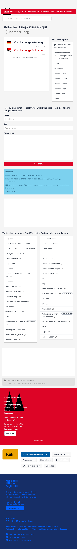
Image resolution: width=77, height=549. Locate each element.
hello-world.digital (15, 508)
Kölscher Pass (47, 259)
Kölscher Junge (60, 89)
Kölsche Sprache (60, 84)
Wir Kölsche (58, 69)
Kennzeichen (45, 460)
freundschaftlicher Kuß (15, 312)
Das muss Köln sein (14, 292)
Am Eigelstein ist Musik (15, 254)
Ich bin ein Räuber (49, 238)
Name (6, 115)
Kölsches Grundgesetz (47, 12)
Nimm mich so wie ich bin (52, 289)
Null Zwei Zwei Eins (57, 294)
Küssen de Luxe (48, 274)
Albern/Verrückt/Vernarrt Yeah (18, 244)
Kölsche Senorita (60, 79)
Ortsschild (50, 466)
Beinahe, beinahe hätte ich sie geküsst (18, 275)
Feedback (10, 433)
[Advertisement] (27, 76)
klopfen (45, 254)
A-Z (26, 12)
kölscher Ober (59, 94)
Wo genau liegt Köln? (31, 466)
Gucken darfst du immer (21, 322)
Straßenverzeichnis (61, 454)
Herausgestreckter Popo (15, 330)
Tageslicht (46, 332)
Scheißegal (46, 309)
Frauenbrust (10, 307)
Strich (44, 327)
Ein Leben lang (12, 297)
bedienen (9, 269)
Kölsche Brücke (60, 74)
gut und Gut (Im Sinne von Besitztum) (62, 46)
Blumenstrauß (11, 282)
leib (43, 279)
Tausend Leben (48, 337)
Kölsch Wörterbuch (13, 11)
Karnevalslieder (33, 12)
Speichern (38, 164)
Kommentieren (31, 58)
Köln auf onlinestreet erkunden (35, 454)
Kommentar (9, 133)
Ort (5, 124)
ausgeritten (10, 264)
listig (43, 284)
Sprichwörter (60, 12)
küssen (56, 64)
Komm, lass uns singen (51, 269)
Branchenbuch (29, 460)
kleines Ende (47, 249)
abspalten (9, 238)
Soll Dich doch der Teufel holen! (55, 322)
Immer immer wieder (50, 244)
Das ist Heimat (12, 287)
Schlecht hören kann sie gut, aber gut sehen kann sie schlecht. (63, 56)
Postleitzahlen (62, 460)
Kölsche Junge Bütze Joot (29, 50)
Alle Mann (21, 248)
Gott (7, 317)
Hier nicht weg (12, 340)
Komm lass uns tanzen (51, 264)
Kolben (56, 99)
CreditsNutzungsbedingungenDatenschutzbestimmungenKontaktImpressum (15, 407)
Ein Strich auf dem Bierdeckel (17, 302)
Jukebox (69, 12)
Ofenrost (45, 299)
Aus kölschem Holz (13, 259)
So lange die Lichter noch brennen (57, 315)
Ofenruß (45, 304)
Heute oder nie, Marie (14, 335)
